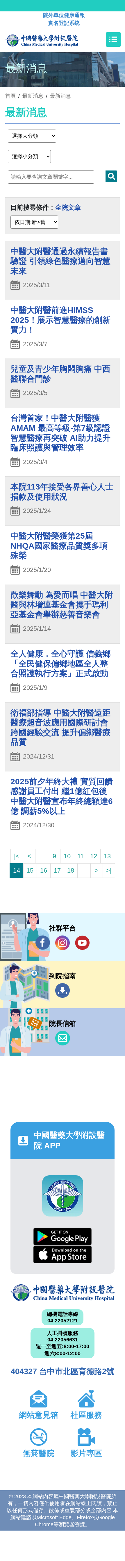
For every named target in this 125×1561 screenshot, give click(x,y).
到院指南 (62, 990)
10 (67, 856)
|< (16, 856)
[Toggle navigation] (113, 39)
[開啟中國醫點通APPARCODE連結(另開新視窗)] (62, 1196)
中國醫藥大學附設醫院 (62, 1292)
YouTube (82, 942)
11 (80, 856)
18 (70, 870)
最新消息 (60, 96)
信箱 (62, 1038)
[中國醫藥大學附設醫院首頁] (50, 39)
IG (62, 942)
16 (43, 870)
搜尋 (111, 176)
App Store (62, 1254)
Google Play (62, 1236)
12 (93, 856)
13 (107, 856)
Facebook (42, 942)
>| (109, 870)
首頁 (10, 96)
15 (29, 870)
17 (57, 870)
